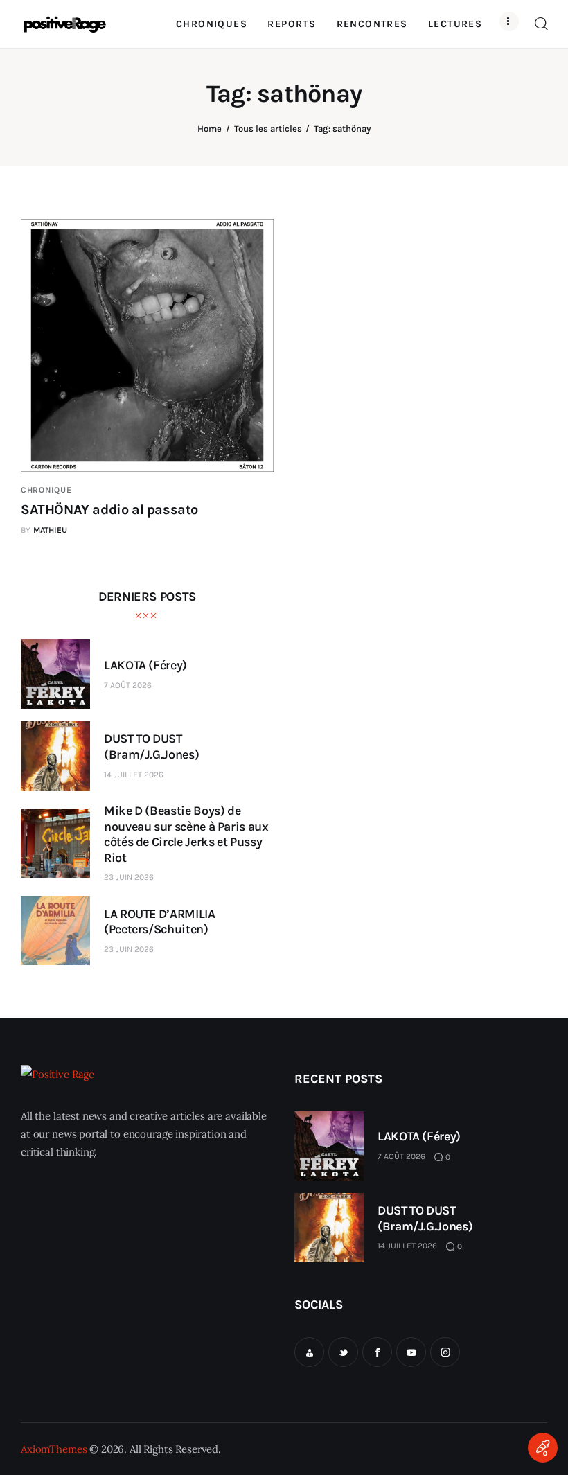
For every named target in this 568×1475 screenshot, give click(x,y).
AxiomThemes (54, 1449)
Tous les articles (268, 128)
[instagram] (445, 1352)
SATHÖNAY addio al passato (109, 510)
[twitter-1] (343, 1352)
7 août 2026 (128, 685)
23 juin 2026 (129, 877)
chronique (46, 490)
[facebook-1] (377, 1352)
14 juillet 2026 (133, 774)
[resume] (309, 1352)
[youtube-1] (411, 1352)
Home (209, 128)
